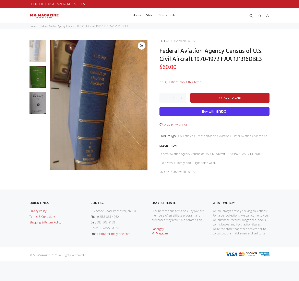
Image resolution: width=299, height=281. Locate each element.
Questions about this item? (183, 82)
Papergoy (158, 229)
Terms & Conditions (42, 217)
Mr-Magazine (160, 233)
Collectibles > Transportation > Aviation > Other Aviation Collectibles (222, 136)
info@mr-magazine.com (114, 234)
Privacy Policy (37, 211)
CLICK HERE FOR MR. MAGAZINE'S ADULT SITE (58, 4)
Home (32, 26)
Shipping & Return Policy (45, 222)
